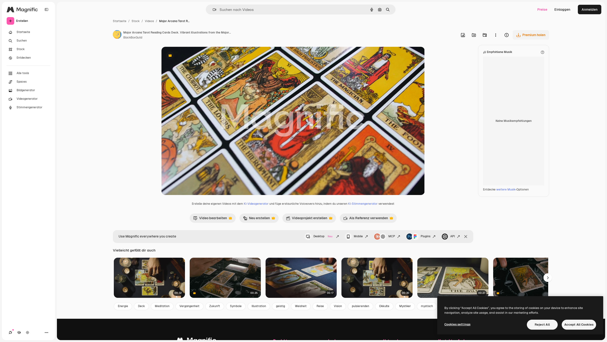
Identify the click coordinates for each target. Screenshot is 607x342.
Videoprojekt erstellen (306, 219)
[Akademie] (19, 332)
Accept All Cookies (578, 325)
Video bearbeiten (210, 219)
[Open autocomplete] (212, 9)
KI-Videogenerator (256, 204)
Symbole (236, 306)
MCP (391, 236)
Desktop (322, 236)
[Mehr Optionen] (495, 35)
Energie (123, 306)
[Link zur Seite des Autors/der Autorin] (117, 35)
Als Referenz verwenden (365, 219)
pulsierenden (360, 306)
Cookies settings (457, 324)
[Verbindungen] (10, 332)
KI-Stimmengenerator (363, 204)
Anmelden (590, 9)
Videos (149, 21)
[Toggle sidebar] (46, 9)
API (452, 236)
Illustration (259, 306)
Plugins (425, 236)
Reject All (542, 325)
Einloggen (562, 9)
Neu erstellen (256, 219)
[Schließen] (466, 236)
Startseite (119, 21)
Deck (141, 306)
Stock (136, 21)
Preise (542, 9)
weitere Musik (505, 189)
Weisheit (301, 306)
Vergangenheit (189, 306)
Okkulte (384, 306)
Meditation (162, 306)
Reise (320, 306)
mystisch (427, 306)
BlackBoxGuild (132, 37)
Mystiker (405, 306)
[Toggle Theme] (27, 332)
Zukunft (214, 306)
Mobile (358, 236)
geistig (280, 306)
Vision (338, 306)
